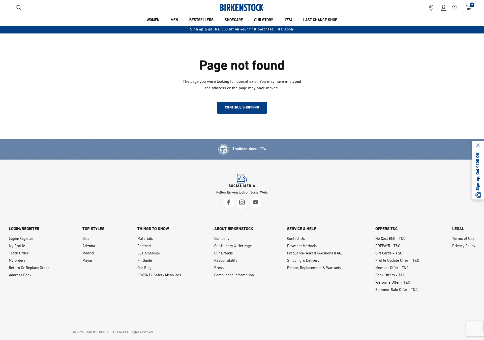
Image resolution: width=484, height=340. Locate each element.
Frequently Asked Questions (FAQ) (314, 253)
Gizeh (87, 239)
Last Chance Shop (320, 20)
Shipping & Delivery (303, 261)
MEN (174, 20)
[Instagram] (242, 203)
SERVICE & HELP (301, 229)
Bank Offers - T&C (390, 275)
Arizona (88, 246)
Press (219, 268)
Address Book (20, 275)
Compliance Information (234, 275)
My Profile (17, 246)
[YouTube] (256, 203)
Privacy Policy (463, 246)
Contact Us (296, 239)
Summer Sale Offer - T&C (396, 290)
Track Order (18, 253)
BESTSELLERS (201, 20)
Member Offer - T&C (391, 268)
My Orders (17, 261)
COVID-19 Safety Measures (159, 275)
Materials (145, 239)
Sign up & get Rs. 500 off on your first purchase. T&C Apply (242, 29)
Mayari (88, 261)
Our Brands (223, 253)
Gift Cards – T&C (388, 253)
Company (221, 239)
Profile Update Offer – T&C (397, 261)
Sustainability (148, 253)
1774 (288, 20)
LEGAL (458, 229)
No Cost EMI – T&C (390, 239)
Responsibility (225, 261)
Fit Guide (144, 261)
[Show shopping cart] (466, 7)
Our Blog (144, 268)
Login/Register (21, 239)
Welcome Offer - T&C (392, 283)
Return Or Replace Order (29, 268)
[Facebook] (228, 203)
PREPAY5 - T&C (387, 246)
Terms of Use (463, 239)
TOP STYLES (93, 229)
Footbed (144, 246)
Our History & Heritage (233, 246)
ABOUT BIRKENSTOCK (233, 229)
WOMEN (153, 20)
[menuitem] (153, 20)
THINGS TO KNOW (153, 229)
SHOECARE (234, 20)
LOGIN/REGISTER (24, 229)
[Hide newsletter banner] (478, 145)
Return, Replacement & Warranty (314, 268)
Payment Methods (302, 246)
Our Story (263, 20)
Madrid (88, 253)
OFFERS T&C (386, 229)
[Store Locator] (431, 7)
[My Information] (441, 7)
